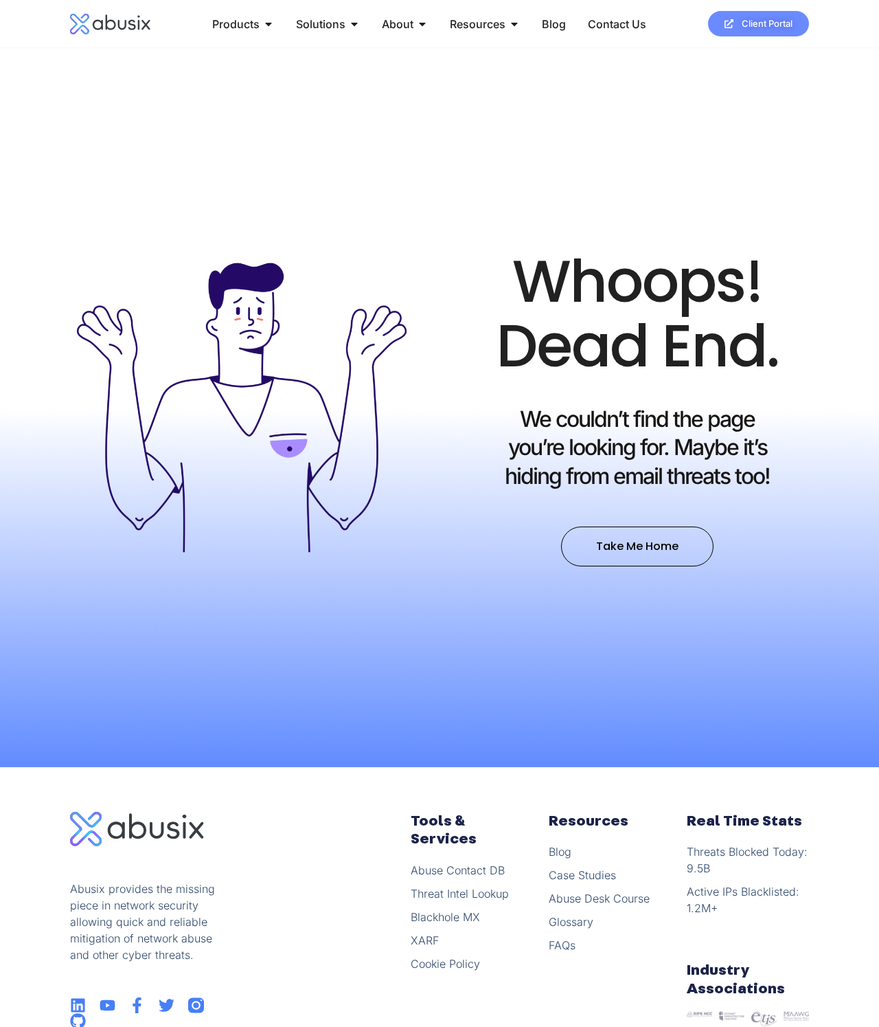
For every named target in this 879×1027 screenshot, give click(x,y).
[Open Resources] (514, 24)
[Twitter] (166, 1005)
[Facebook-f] (137, 1005)
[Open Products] (268, 24)
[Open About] (422, 24)
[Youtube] (107, 1005)
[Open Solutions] (354, 24)
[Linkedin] (78, 1005)
